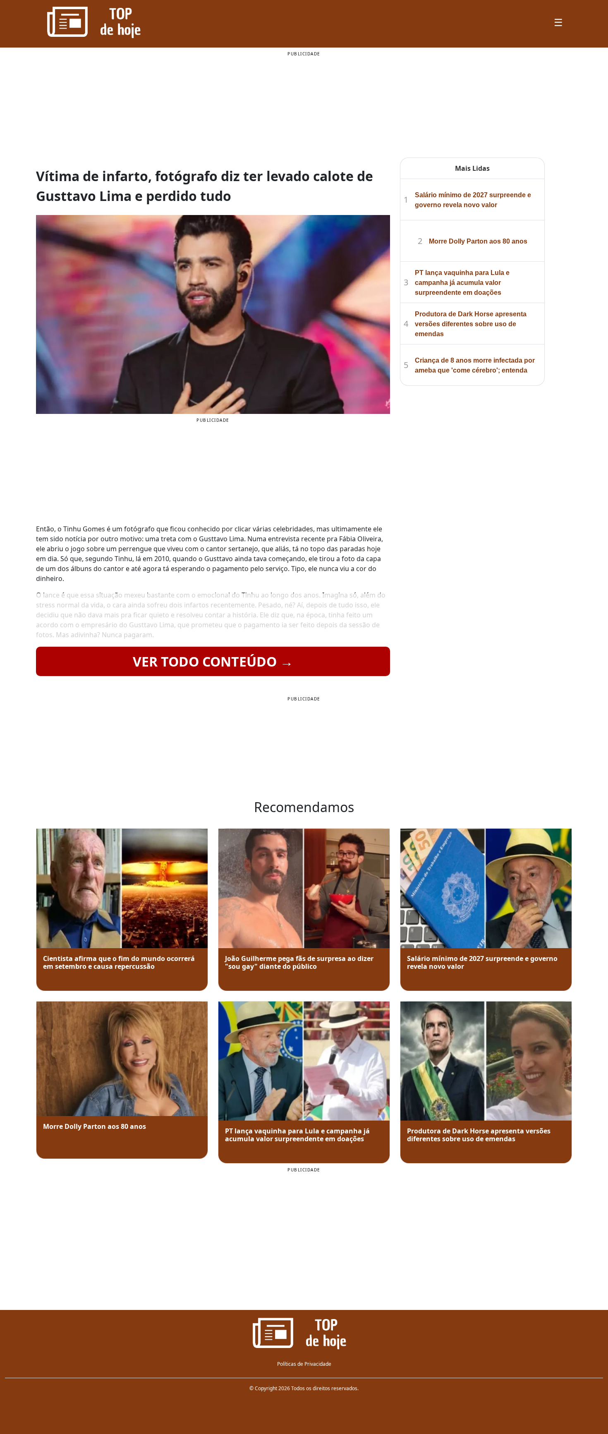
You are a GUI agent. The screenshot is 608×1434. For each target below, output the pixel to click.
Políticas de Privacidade (304, 1363)
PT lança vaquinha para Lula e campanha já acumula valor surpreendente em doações (462, 282)
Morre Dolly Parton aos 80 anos (478, 241)
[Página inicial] (304, 1332)
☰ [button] (558, 22)
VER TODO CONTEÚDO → (213, 661)
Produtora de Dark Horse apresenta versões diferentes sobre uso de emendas (471, 324)
